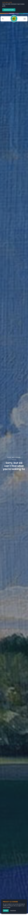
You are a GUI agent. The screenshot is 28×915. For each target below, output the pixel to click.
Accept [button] (6, 910)
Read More (13, 910)
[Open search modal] (2, 18)
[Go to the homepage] (14, 19)
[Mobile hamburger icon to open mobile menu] (25, 19)
